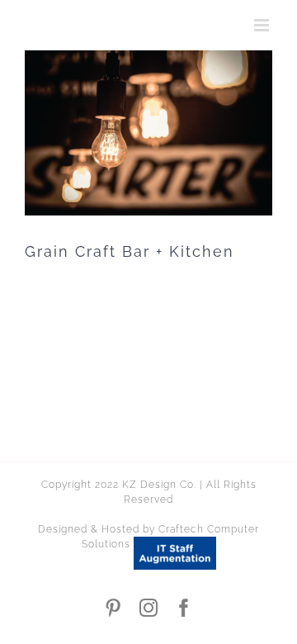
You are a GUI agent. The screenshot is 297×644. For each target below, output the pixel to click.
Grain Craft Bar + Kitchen (129, 251)
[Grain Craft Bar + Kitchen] (148, 132)
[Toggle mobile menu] (263, 25)
